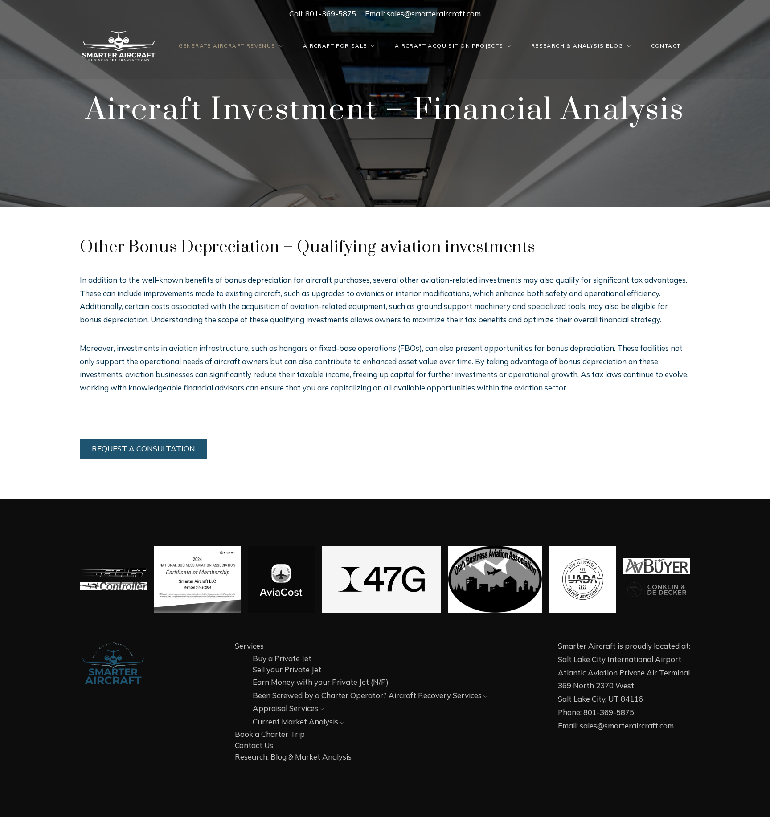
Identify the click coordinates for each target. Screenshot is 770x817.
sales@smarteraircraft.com (434, 13)
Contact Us (254, 745)
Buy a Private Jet (282, 658)
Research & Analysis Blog (577, 45)
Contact (666, 45)
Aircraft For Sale (335, 45)
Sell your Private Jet (287, 669)
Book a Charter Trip (270, 734)
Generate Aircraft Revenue (227, 45)
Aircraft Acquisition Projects (449, 45)
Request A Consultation (143, 448)
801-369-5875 (330, 13)
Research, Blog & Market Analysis (293, 756)
